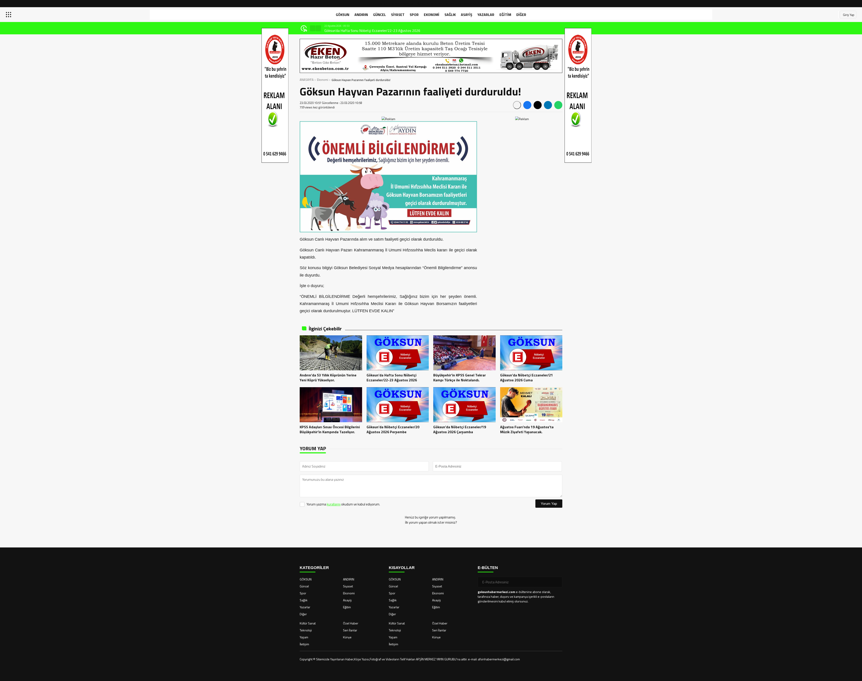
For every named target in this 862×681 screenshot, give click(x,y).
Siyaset (398, 14)
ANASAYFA (307, 79)
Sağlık (450, 14)
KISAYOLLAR (402, 567)
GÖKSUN (342, 14)
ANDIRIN (361, 14)
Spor (414, 14)
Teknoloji (306, 630)
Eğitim (505, 14)
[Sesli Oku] (517, 105)
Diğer (521, 14)
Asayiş (466, 14)
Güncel (379, 14)
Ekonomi (431, 14)
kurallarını (334, 504)
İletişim (304, 644)
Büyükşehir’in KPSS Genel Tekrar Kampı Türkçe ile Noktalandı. (370, 30)
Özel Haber (350, 623)
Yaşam (304, 637)
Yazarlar (485, 14)
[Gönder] (557, 582)
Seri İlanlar (350, 630)
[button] (312, 28)
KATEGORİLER (314, 567)
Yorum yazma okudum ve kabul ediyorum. (343, 504)
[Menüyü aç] (9, 15)
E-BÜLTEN (488, 567)
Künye (347, 637)
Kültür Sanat (308, 623)
